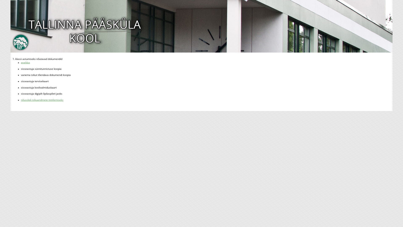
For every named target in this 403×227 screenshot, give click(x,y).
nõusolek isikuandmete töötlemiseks (42, 100)
